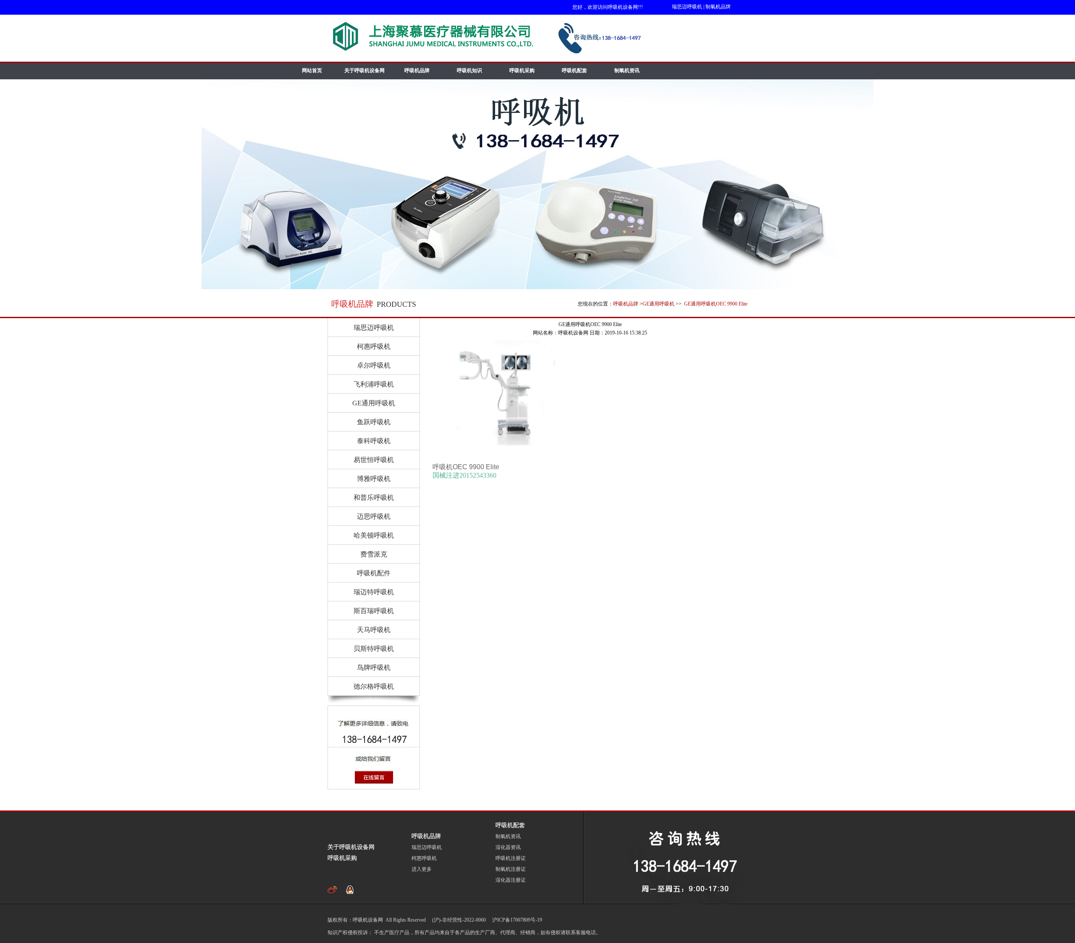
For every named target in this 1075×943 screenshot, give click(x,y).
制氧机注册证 (511, 869)
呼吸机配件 (374, 573)
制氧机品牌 (718, 7)
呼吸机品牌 (417, 70)
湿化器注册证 (511, 880)
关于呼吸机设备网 (364, 70)
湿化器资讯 (508, 847)
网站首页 (312, 70)
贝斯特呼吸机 (374, 648)
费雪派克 (373, 554)
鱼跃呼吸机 (374, 422)
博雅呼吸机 (374, 478)
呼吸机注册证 (511, 858)
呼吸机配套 (574, 70)
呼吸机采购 (522, 70)
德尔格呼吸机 (374, 686)
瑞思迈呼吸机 (687, 7)
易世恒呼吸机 (374, 459)
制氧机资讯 (627, 70)
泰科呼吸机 (374, 440)
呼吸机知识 (469, 70)
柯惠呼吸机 (374, 346)
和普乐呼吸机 (374, 497)
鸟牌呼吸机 (374, 667)
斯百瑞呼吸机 (374, 610)
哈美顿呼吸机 (374, 535)
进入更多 (422, 869)
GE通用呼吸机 (658, 304)
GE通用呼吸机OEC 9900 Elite (715, 304)
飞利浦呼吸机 (374, 384)
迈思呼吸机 (374, 516)
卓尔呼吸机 (374, 365)
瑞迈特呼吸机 (374, 592)
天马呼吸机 (374, 629)
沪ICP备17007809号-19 (516, 920)
